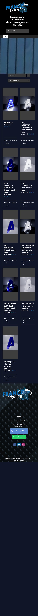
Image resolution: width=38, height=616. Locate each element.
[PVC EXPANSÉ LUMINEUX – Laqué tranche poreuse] (10, 284)
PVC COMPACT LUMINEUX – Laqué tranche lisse (10, 187)
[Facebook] (14, 444)
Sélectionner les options (7, 142)
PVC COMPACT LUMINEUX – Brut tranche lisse (26, 127)
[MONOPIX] (10, 104)
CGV (32, 458)
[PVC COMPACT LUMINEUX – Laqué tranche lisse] (10, 164)
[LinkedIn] (19, 444)
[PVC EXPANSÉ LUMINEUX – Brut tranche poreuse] (27, 226)
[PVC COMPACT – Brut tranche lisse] (27, 164)
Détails (15, 140)
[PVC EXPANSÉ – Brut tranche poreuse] (27, 284)
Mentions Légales (19, 460)
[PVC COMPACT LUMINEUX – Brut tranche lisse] (27, 104)
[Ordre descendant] (28, 75)
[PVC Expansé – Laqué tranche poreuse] (10, 342)
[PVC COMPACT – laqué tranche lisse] (10, 226)
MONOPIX (8, 123)
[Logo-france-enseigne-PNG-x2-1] (18, 2)
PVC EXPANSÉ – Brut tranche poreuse (27, 306)
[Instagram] (23, 444)
